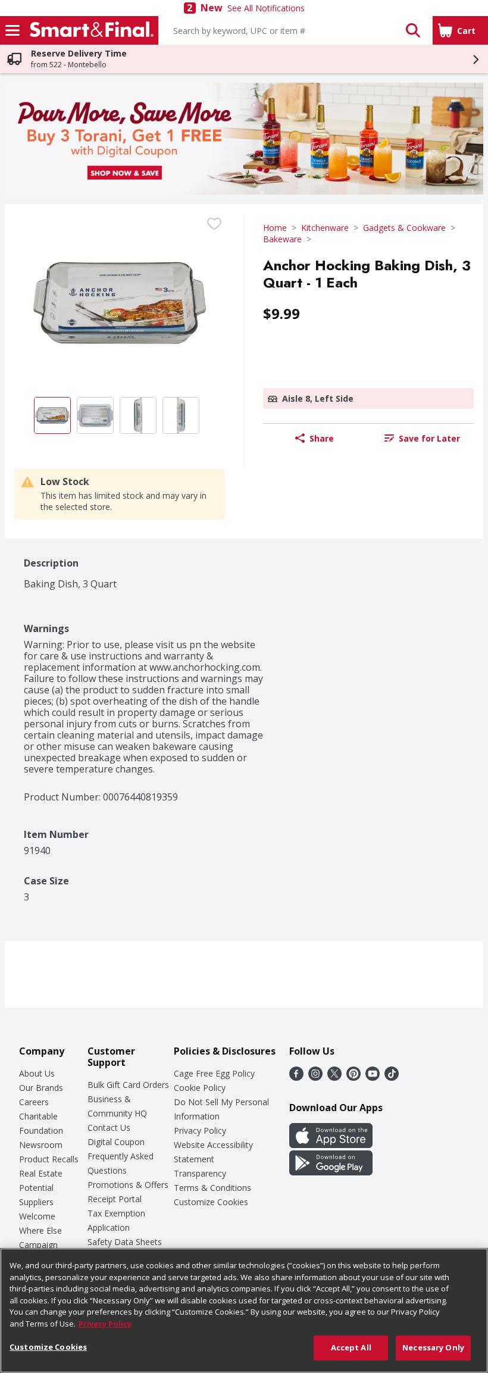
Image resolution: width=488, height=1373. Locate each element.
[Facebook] (296, 1077)
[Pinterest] (353, 1077)
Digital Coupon (116, 1141)
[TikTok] (391, 1077)
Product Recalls (49, 1159)
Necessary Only (433, 1347)
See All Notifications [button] (266, 8)
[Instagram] (315, 1077)
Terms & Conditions (212, 1187)
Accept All (351, 1347)
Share (321, 438)
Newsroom (40, 1144)
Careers (34, 1102)
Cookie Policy (200, 1087)
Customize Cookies (211, 1202)
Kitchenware (325, 227)
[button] (413, 30)
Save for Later (429, 438)
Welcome (37, 1216)
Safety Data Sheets (124, 1241)
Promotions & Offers (127, 1184)
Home (275, 227)
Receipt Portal (114, 1199)
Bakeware (282, 239)
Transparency (200, 1173)
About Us (37, 1073)
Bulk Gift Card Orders (128, 1084)
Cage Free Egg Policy (214, 1073)
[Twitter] (334, 1077)
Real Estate (40, 1173)
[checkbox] (214, 224)
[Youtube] (372, 1077)
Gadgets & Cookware (404, 227)
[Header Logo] (89, 30)
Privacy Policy (200, 1130)
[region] (244, 1310)
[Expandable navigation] (12, 30)
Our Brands (41, 1087)
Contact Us (108, 1127)
